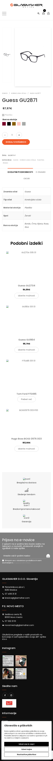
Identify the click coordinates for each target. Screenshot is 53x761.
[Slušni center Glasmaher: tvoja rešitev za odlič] (21, 660)
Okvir (26, 178)
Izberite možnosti (26, 295)
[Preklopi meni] (4, 13)
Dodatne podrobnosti (20, 172)
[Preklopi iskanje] (38, 13)
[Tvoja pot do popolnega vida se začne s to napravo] (8, 673)
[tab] (20, 170)
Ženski (5, 163)
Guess (15, 160)
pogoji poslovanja (22, 562)
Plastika (40, 160)
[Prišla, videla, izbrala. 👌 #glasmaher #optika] (21, 673)
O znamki (41, 172)
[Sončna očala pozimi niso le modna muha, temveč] (8, 660)
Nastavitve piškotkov (26, 754)
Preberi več (26, 399)
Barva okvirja (10, 119)
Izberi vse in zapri (26, 744)
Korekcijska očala (28, 160)
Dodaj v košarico (16, 142)
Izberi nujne (26, 749)
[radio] (4, 124)
